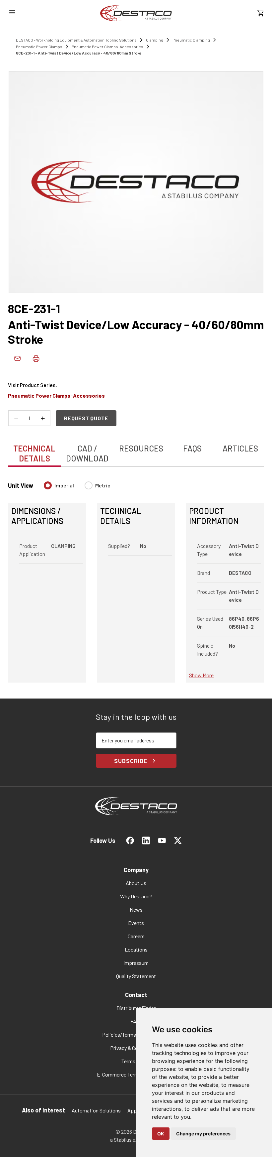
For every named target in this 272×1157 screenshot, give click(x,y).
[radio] (48, 485)
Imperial (64, 485)
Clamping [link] (154, 40)
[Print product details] (36, 358)
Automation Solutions (96, 1110)
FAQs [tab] (192, 448)
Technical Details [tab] (34, 453)
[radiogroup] (77, 488)
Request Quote (86, 418)
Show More (201, 675)
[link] (136, 13)
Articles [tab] (240, 448)
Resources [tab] (141, 448)
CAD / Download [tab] (87, 453)
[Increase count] (42, 418)
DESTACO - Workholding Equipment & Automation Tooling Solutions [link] (76, 40)
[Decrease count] (16, 418)
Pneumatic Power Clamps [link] (39, 46)
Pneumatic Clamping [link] (191, 40)
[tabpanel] (136, 578)
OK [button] (160, 1133)
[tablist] (136, 450)
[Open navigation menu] (12, 12)
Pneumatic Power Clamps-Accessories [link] (107, 46)
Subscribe (130, 760)
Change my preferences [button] (203, 1133)
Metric (102, 485)
